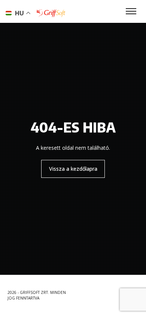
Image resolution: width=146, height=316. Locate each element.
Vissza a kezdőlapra (73, 168)
